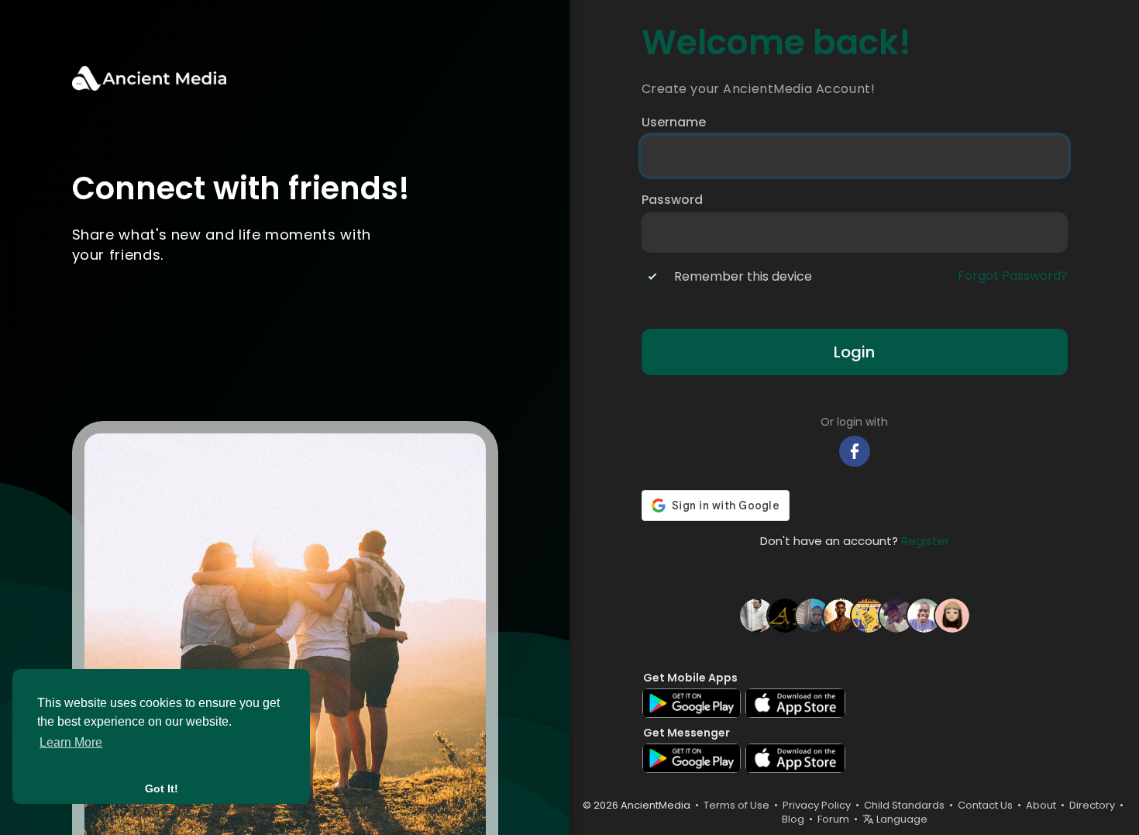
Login (854, 352)
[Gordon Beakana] (813, 614)
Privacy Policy (817, 805)
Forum (833, 819)
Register (925, 541)
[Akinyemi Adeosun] (896, 614)
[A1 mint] (785, 614)
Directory (1092, 805)
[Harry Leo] (757, 614)
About (1041, 805)
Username (674, 122)
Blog (793, 819)
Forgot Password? (1013, 276)
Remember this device (743, 276)
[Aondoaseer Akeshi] (924, 614)
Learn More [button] (71, 742)
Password (672, 200)
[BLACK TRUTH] (841, 614)
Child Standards (904, 805)
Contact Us (985, 805)
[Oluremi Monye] (952, 614)
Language (900, 819)
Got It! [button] (161, 788)
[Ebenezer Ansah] (869, 614)
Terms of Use (736, 805)
